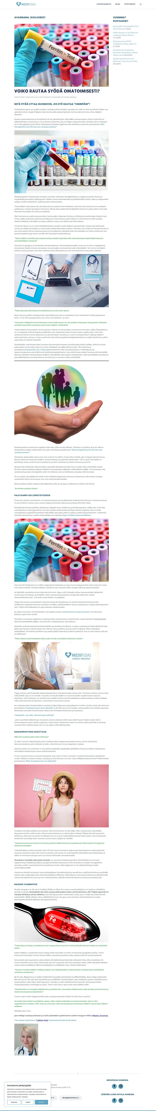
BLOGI (117, 4)
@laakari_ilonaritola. (100, 1015)
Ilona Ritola (30, 97)
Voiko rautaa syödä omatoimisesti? (57, 91)
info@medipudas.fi (70, 1098)
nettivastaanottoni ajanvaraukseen (76, 612)
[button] (141, 4)
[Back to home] (26, 4)
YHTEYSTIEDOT (129, 4)
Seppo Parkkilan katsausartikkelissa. (77, 515)
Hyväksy (41, 1102)
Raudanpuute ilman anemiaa (64, 97)
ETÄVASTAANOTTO (104, 4)
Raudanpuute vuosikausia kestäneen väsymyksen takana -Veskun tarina (125, 52)
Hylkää (28, 1102)
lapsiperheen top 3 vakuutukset (38, 349)
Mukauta (14, 1102)
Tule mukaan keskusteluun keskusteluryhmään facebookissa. (45, 1020)
